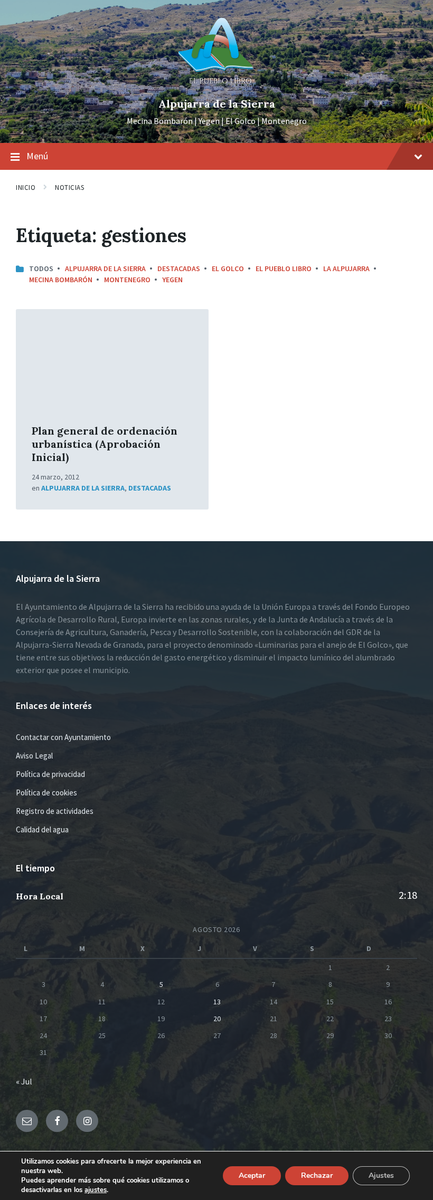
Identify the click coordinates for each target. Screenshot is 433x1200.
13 (217, 1001)
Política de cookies (46, 793)
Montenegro (127, 279)
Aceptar (252, 1175)
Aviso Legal (34, 756)
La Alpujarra (346, 268)
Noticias (69, 187)
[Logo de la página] (216, 86)
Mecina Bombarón (60, 279)
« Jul (24, 1081)
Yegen (172, 279)
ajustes (95, 1190)
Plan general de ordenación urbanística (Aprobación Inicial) (104, 444)
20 (217, 1018)
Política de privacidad (50, 774)
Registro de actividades (54, 811)
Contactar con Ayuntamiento (63, 737)
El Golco (228, 268)
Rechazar (317, 1175)
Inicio (25, 187)
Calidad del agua (42, 829)
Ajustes (381, 1175)
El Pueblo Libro (284, 268)
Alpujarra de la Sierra (216, 103)
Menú (37, 156)
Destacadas (178, 268)
